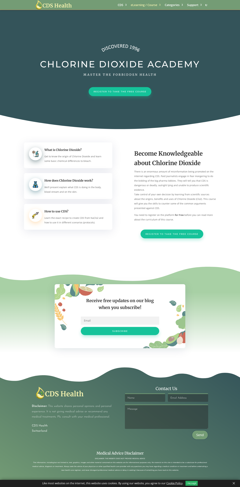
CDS (120, 5)
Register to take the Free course (120, 91)
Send (200, 435)
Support (192, 5)
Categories (172, 5)
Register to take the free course (171, 234)
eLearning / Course (144, 5)
